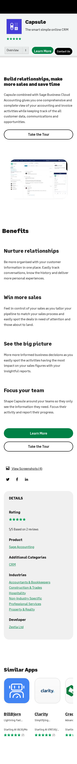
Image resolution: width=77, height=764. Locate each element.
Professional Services (25, 604)
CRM (12, 564)
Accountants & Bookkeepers (29, 582)
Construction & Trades (25, 587)
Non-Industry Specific (25, 598)
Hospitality (17, 593)
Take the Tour (38, 134)
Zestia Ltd (16, 627)
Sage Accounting (21, 547)
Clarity (41, 714)
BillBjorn (12, 714)
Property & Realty (22, 609)
